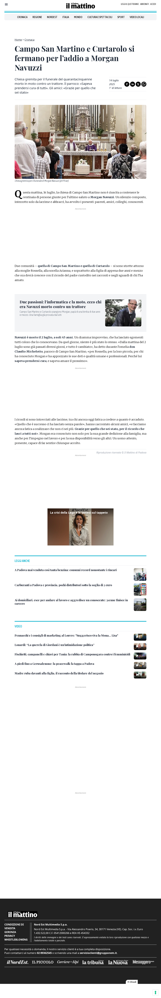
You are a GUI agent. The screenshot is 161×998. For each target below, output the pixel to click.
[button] (80, 527)
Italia (65, 17)
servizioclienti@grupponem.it (98, 953)
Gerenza (10, 932)
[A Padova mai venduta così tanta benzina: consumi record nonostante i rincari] (140, 574)
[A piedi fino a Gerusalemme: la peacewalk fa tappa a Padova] (140, 665)
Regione (37, 17)
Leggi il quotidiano (130, 4)
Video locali (137, 17)
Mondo (78, 17)
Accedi (153, 4)
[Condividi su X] (138, 84)
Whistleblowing (16, 939)
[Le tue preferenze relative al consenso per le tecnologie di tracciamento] (155, 992)
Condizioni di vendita (14, 926)
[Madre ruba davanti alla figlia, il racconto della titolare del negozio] (140, 675)
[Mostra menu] (6, 4)
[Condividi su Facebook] (126, 84)
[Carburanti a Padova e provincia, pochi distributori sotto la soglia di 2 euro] (140, 589)
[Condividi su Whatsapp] (143, 84)
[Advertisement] (80, 27)
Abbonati (144, 4)
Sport (121, 17)
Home (18, 39)
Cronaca (22, 17)
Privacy (9, 936)
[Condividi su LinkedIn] (132, 84)
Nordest (52, 17)
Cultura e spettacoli (99, 17)
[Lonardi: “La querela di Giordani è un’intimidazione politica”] (140, 646)
